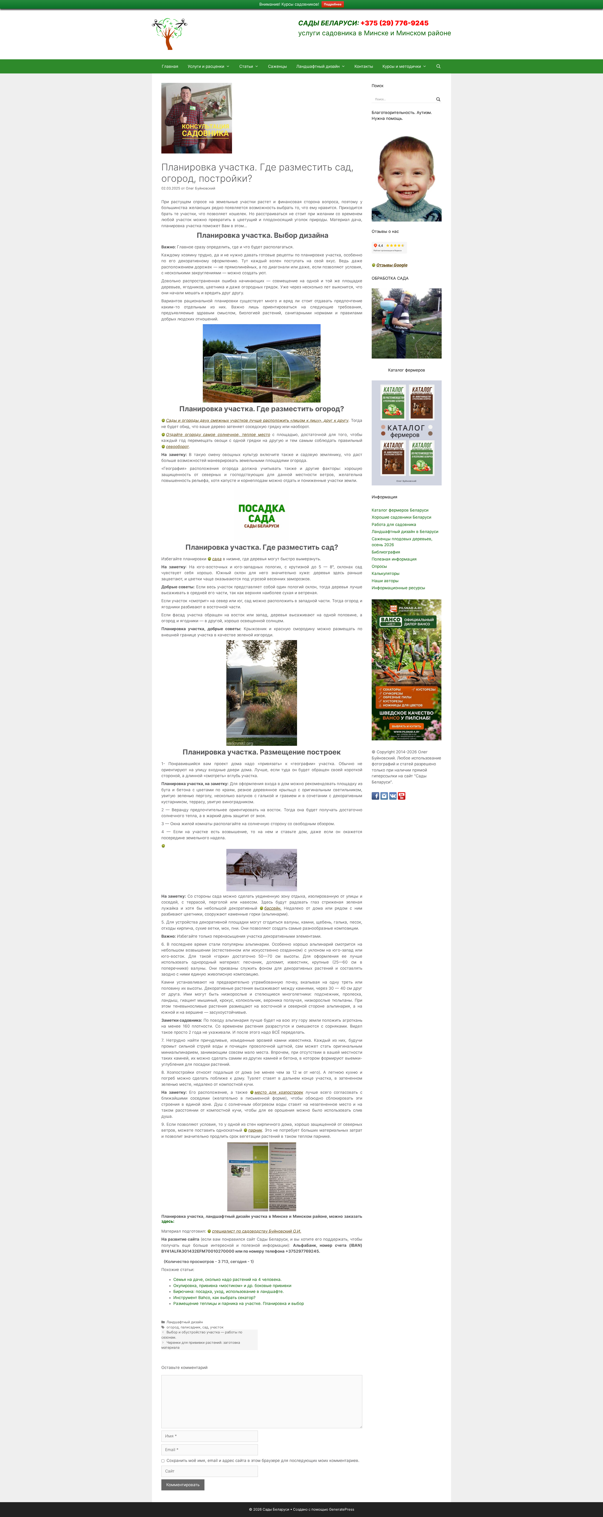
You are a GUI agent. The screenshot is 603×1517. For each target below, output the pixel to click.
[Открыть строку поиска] (438, 66)
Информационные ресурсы (398, 587)
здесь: (167, 1221)
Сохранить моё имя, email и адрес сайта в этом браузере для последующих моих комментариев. (263, 1460)
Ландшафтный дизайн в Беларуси (405, 531)
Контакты (363, 66)
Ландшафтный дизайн (318, 66)
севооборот (177, 446)
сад (205, 1327)
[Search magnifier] (438, 99)
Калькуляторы (385, 573)
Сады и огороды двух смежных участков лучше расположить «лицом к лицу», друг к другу (257, 420)
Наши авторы (385, 580)
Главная (170, 66)
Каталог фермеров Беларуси (400, 510)
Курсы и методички (402, 66)
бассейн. (272, 908)
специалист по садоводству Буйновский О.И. (256, 1231)
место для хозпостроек (279, 1092)
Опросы (379, 566)
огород (173, 1327)
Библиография (386, 552)
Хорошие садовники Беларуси (401, 517)
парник (255, 1130)
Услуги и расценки (206, 66)
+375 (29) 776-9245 (394, 23)
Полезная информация (394, 559)
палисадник (190, 1327)
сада (217, 559)
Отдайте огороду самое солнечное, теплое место (218, 434)
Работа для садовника (394, 524)
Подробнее (333, 4)
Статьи (246, 66)
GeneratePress (341, 1509)
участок (217, 1327)
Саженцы (277, 66)
